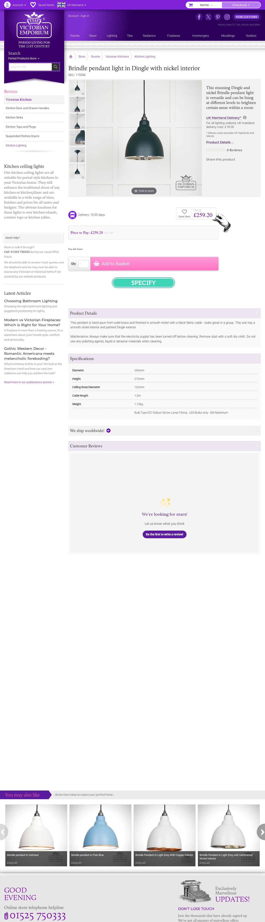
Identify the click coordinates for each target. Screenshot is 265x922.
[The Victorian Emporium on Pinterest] (217, 17)
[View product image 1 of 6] (77, 87)
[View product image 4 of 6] (77, 138)
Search (14, 53)
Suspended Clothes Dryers (22, 136)
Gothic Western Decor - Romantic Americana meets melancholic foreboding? (29, 353)
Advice (245, 24)
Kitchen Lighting (16, 145)
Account (73, 15)
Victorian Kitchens (19, 99)
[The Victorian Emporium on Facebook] (199, 17)
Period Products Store (22, 58)
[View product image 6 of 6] (77, 171)
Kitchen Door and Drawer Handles (27, 108)
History (221, 24)
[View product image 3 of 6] (77, 121)
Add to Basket (116, 263)
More (257, 24)
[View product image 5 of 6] (77, 154)
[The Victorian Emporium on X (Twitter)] (208, 17)
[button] (164, 313)
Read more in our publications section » (29, 382)
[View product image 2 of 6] (77, 104)
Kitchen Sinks (14, 117)
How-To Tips (233, 24)
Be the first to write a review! (164, 534)
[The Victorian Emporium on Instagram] (227, 17)
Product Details (218, 142)
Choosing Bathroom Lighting (31, 301)
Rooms (11, 91)
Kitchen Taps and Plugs (21, 126)
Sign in (85, 15)
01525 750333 (38, 914)
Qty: (73, 263)
